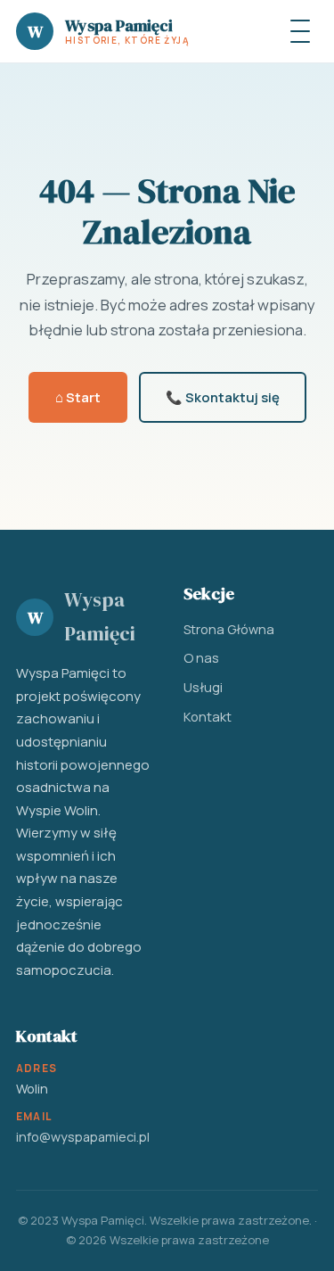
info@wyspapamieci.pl (83, 1136)
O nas (201, 657)
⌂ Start (78, 397)
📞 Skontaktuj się (223, 397)
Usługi (203, 687)
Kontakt (207, 716)
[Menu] (300, 31)
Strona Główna (228, 629)
